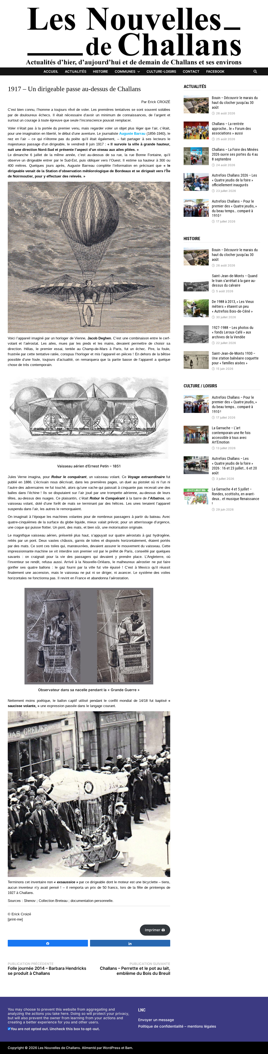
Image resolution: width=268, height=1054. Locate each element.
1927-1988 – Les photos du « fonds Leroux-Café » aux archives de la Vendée (232, 332)
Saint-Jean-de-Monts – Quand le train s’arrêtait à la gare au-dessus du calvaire (234, 281)
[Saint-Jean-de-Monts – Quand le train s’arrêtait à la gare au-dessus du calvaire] (196, 276)
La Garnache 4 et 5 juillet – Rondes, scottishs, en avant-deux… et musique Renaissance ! (235, 496)
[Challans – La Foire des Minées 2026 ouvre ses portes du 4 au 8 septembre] (196, 149)
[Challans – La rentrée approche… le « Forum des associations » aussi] (196, 124)
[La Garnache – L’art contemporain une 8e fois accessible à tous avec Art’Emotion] (196, 428)
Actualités (75, 71)
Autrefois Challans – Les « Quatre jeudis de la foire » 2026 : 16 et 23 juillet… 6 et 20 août (234, 465)
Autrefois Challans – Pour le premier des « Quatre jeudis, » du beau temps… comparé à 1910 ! (234, 208)
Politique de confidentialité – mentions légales (177, 1026)
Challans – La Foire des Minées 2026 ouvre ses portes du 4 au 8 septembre (235, 154)
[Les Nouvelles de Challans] (134, 36)
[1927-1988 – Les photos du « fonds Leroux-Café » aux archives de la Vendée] (196, 327)
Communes (125, 71)
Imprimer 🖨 (155, 930)
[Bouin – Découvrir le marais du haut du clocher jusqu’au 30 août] (196, 98)
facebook (215, 71)
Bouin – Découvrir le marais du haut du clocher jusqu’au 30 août (235, 103)
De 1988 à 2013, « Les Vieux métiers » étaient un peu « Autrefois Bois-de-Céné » (233, 306)
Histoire (100, 71)
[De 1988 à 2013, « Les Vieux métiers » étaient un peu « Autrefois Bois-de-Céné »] (196, 301)
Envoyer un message (156, 1020)
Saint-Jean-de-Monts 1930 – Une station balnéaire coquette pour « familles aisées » (235, 358)
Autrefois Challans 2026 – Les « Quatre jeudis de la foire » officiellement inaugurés (234, 180)
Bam (128, 1048)
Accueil (51, 71)
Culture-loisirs (161, 71)
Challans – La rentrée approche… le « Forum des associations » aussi (231, 129)
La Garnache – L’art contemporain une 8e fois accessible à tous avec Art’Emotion (231, 435)
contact (191, 71)
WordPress (111, 1048)
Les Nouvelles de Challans (59, 1048)
